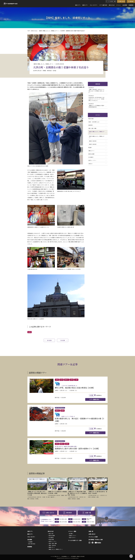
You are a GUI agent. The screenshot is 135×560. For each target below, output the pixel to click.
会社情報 (124, 5)
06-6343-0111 (77, 519)
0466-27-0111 (90, 522)
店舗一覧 (88, 513)
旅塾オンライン (72, 535)
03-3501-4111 (63, 519)
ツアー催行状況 (103, 5)
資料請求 (132, 1)
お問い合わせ (122, 1)
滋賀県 (29, 332)
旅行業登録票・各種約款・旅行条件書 (77, 556)
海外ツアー (78, 5)
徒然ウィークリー (53, 541)
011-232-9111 (76, 522)
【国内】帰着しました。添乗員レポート (48, 31)
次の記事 (62, 340)
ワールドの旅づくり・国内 (75, 540)
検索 (114, 1)
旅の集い (71, 533)
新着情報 (131, 5)
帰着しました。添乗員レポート (56, 549)
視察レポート (52, 547)
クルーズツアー (94, 5)
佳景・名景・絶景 (53, 543)
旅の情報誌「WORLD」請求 (96, 539)
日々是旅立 (51, 537)
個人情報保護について (65, 556)
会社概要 (30, 541)
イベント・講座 (72, 531)
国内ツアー (85, 5)
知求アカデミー (72, 537)
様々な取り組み (31, 543)
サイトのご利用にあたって (55, 556)
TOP (28, 31)
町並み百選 (51, 539)
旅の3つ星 (51, 533)
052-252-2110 (89, 519)
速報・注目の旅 (52, 545)
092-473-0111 (63, 522)
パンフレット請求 (93, 537)
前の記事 (49, 340)
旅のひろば (111, 5)
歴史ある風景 (52, 535)
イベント (118, 5)
